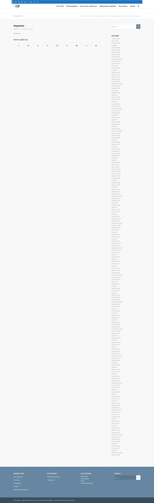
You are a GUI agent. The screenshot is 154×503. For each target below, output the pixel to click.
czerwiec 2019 (115, 205)
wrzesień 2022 (116, 133)
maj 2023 (114, 120)
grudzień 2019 (115, 192)
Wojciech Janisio (28, 29)
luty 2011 (114, 426)
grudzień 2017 (115, 243)
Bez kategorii (85, 479)
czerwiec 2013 (115, 365)
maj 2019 (114, 207)
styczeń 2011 (115, 428)
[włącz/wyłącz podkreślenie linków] (31, 2)
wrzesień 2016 (116, 277)
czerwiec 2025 (115, 68)
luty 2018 (114, 239)
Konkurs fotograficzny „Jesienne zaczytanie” (120, 16)
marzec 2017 (115, 264)
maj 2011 (114, 419)
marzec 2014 (115, 345)
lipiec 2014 (114, 336)
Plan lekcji (17, 480)
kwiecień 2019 (115, 210)
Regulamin (19, 25)
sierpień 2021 (115, 156)
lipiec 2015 (114, 309)
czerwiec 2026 (115, 43)
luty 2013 (114, 374)
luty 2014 (114, 347)
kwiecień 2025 (115, 72)
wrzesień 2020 (116, 174)
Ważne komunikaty (53, 477)
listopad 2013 (115, 354)
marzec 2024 (115, 99)
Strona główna (18, 477)
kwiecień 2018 (115, 234)
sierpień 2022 (115, 135)
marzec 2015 (115, 318)
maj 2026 (114, 45)
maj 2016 (114, 286)
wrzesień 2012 (116, 385)
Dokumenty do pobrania (100, 16)
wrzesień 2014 (116, 331)
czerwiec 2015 (115, 311)
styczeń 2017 (115, 268)
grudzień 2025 (115, 54)
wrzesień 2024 (116, 86)
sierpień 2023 (115, 113)
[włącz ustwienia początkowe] (37, 2)
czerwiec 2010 (115, 441)
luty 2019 (114, 214)
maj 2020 (114, 180)
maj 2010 (114, 444)
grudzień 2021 (115, 149)
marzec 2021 (115, 165)
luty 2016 (114, 293)
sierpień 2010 (115, 439)
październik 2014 (116, 329)
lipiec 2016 (114, 282)
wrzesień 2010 (116, 437)
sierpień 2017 (115, 252)
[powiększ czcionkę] (13, 2)
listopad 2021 (115, 151)
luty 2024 (114, 102)
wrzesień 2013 (116, 358)
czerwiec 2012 (115, 392)
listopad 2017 (115, 246)
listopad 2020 (115, 171)
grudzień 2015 (115, 297)
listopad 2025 (115, 57)
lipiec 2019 (114, 203)
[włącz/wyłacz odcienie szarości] (19, 2)
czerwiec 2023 (115, 117)
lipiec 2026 (114, 41)
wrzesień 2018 (116, 225)
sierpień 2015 (115, 306)
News (82, 481)
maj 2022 (114, 140)
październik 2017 (116, 248)
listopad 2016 (115, 273)
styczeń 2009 (115, 455)
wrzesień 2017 (116, 250)
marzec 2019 (115, 212)
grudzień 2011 (115, 405)
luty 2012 (114, 401)
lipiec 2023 (114, 115)
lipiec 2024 (114, 90)
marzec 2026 (115, 50)
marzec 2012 (115, 399)
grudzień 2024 (115, 79)
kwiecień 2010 (115, 446)
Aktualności (18, 16)
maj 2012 (114, 394)
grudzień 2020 (115, 169)
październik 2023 (116, 108)
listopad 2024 (115, 81)
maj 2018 (114, 232)
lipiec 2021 (114, 158)
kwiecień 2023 (115, 122)
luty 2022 (114, 147)
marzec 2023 (115, 124)
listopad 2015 (115, 300)
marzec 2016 (115, 291)
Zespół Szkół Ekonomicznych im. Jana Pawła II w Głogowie (37, 500)
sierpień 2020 (115, 176)
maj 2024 (114, 95)
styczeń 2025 (115, 77)
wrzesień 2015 (116, 304)
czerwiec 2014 (115, 338)
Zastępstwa (17, 483)
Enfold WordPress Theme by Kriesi (64, 500)
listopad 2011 (115, 408)
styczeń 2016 (115, 295)
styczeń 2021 (115, 167)
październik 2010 (116, 435)
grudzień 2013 (115, 351)
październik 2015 (116, 302)
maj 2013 (114, 367)
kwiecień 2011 (115, 421)
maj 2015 (114, 313)
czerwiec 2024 (115, 93)
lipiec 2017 (114, 255)
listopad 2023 (115, 106)
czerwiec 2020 (115, 178)
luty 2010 (114, 450)
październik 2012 (116, 383)
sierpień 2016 (115, 279)
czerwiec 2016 (115, 284)
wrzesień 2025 (116, 61)
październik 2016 (116, 275)
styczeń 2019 (115, 216)
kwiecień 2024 (115, 97)
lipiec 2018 (114, 230)
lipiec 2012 (114, 390)
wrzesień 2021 (116, 153)
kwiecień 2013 (115, 369)
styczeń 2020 (115, 189)
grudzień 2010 (115, 430)
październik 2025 (116, 59)
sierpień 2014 (115, 333)
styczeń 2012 (115, 403)
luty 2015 (114, 320)
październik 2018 (116, 223)
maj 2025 (114, 70)
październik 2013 (116, 356)
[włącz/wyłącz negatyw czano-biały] (25, 2)
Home (89, 16)
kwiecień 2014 (115, 342)
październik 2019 (116, 196)
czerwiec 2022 (115, 138)
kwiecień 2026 (115, 48)
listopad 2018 (115, 221)
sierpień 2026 (115, 39)
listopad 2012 (115, 381)
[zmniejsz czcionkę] (16, 2)
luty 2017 (114, 266)
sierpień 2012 (115, 387)
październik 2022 (116, 131)
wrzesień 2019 (116, 198)
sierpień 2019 (115, 201)
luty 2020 (114, 187)
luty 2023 (114, 126)
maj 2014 (114, 340)
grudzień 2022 (115, 129)
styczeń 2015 (115, 322)
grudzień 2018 (115, 219)
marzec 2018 (115, 237)
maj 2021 (114, 160)
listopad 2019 (115, 194)
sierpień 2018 (115, 228)
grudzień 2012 (115, 378)
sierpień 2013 (115, 360)
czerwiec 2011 (115, 417)
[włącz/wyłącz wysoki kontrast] (22, 2)
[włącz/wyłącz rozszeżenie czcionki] (34, 2)
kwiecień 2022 (115, 142)
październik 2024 (116, 84)
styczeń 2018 (115, 241)
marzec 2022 (115, 144)
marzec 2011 (115, 423)
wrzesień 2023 (116, 111)
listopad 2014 (115, 327)
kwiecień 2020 (115, 183)
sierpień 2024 (115, 88)
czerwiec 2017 (115, 257)
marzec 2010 (115, 448)
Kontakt (16, 486)
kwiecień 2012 (115, 396)
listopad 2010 (115, 432)
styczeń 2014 (115, 349)
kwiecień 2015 (115, 315)
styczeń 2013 (115, 376)
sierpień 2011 (115, 414)
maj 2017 (114, 259)
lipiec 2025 (114, 66)
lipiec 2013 (114, 363)
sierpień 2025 (115, 63)
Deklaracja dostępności (21, 490)
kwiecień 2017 (115, 261)
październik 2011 (116, 410)
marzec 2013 (115, 372)
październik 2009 (116, 453)
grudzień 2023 (115, 104)
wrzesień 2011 (116, 412)
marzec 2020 (115, 185)
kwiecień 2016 (115, 288)
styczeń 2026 (115, 52)
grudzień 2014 (115, 324)
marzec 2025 (115, 75)
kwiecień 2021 (115, 162)
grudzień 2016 (115, 270)
